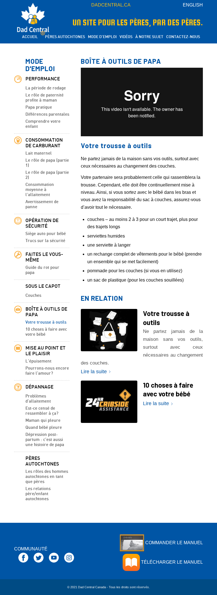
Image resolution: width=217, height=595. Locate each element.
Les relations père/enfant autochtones (38, 493)
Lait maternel (38, 152)
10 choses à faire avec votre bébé (46, 331)
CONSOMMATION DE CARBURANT (44, 142)
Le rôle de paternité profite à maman (44, 97)
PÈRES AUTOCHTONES (42, 461)
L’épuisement (38, 360)
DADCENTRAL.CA (111, 5)
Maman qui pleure (42, 420)
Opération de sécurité (41, 223)
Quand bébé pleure (43, 427)
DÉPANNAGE (39, 387)
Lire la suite (94, 371)
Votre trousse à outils (45, 321)
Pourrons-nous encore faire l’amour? (47, 370)
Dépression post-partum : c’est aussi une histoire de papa (44, 439)
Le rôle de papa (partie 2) (47, 175)
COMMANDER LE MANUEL (173, 542)
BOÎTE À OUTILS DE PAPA (46, 311)
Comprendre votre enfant (42, 123)
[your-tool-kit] (109, 330)
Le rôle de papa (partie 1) (47, 162)
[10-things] (109, 402)
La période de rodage (45, 87)
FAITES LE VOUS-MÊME (44, 257)
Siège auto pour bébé (45, 233)
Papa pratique (38, 106)
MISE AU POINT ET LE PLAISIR (45, 350)
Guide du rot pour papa (42, 270)
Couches (33, 295)
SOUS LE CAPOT (42, 286)
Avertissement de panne (41, 204)
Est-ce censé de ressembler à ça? (41, 410)
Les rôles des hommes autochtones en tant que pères (46, 476)
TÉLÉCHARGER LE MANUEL (171, 562)
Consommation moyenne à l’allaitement (39, 189)
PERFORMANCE (42, 79)
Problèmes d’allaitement (38, 398)
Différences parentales (47, 114)
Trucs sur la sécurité (45, 240)
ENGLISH (193, 5)
